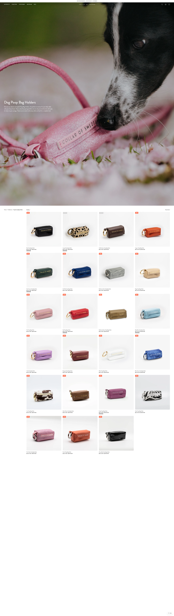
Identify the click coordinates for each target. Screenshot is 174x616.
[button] (162, 4)
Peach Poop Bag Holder (67, 452)
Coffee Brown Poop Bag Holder (104, 248)
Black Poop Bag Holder (31, 248)
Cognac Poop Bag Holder (139, 248)
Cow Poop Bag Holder (30, 411)
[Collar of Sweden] (87, 4)
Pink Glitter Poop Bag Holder (32, 452)
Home (5, 209)
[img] (29, 250)
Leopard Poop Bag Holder (67, 248)
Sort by (28, 209)
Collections (10, 209)
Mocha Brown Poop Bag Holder (68, 411)
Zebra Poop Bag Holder (139, 411)
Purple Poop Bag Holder (103, 411)
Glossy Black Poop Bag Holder (104, 452)
